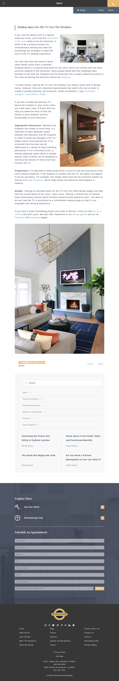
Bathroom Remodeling (35, 412)
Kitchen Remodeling (34, 405)
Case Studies (25, 637)
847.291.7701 (59, 670)
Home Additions (31, 425)
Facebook (20, 217)
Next (100, 364)
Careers (87, 637)
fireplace (65, 77)
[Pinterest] (40, 362)
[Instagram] (33, 362)
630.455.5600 (59, 664)
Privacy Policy (59, 652)
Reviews (53, 637)
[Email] (23, 362)
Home (21, 628)
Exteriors (29, 418)
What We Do (24, 633)
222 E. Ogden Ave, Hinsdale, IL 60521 (59, 661)
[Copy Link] (19, 362)
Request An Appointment (113, 3)
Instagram (35, 217)
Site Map (59, 656)
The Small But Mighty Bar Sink (38, 455)
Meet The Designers (27, 641)
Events (53, 633)
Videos (53, 645)
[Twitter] (30, 362)
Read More (27, 446)
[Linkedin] (36, 362)
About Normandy (26, 645)
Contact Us (89, 633)
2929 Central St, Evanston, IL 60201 (59, 667)
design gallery (80, 214)
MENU (59, 3)
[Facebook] (26, 362)
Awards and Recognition (60, 641)
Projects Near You (92, 628)
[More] (43, 362)
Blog (82, 10)
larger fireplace (35, 180)
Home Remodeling (33, 399)
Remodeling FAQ (91, 641)
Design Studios (90, 645)
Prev (90, 364)
